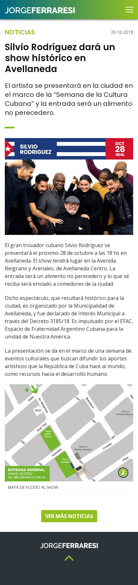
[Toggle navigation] (129, 10)
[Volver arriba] (69, 557)
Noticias (20, 32)
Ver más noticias (69, 516)
